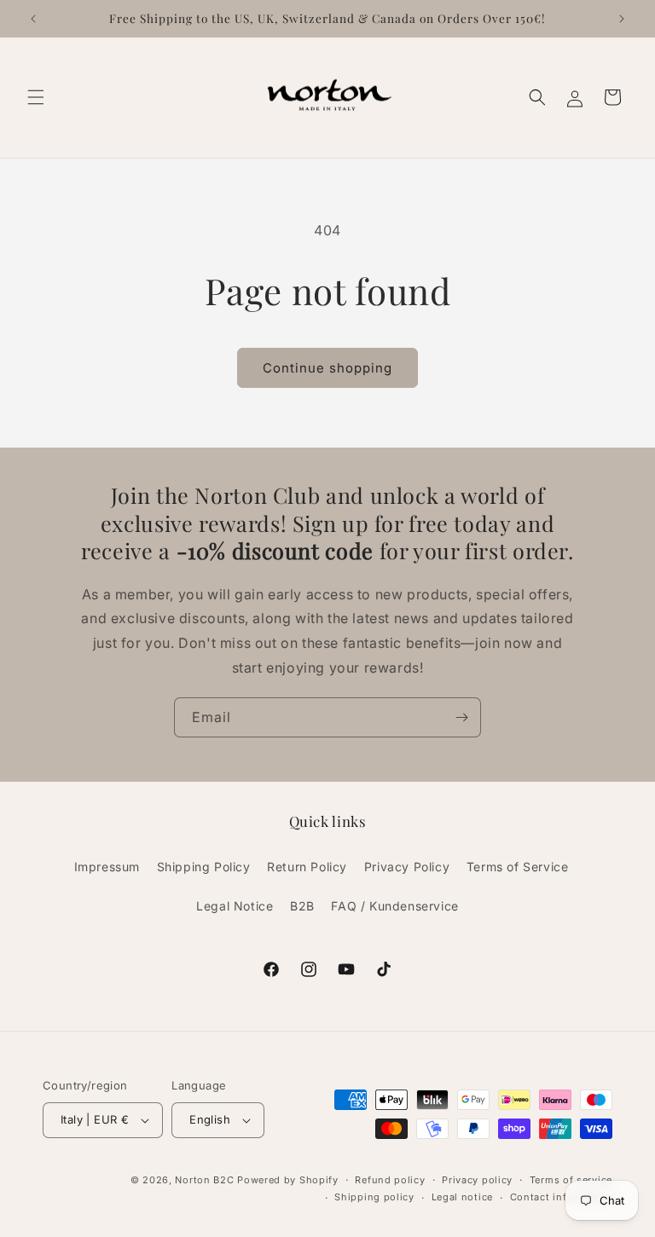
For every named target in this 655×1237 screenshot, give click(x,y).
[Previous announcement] (33, 19)
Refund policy (390, 1180)
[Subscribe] (461, 717)
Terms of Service (518, 866)
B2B (302, 906)
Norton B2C (204, 1180)
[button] (36, 97)
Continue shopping (327, 368)
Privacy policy (477, 1180)
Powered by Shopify (288, 1180)
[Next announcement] (622, 19)
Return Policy (307, 866)
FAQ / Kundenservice (394, 906)
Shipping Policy (204, 866)
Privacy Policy (406, 866)
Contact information (561, 1197)
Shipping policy (374, 1197)
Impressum (107, 866)
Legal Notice (234, 906)
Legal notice (462, 1197)
